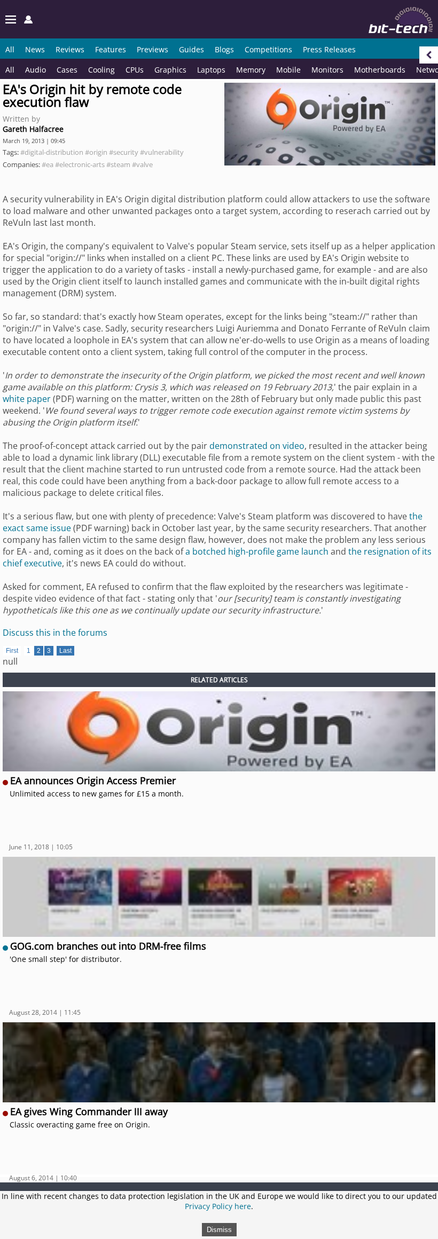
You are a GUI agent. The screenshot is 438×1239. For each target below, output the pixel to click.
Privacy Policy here (218, 1206)
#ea (47, 164)
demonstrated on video (256, 446)
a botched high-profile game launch (256, 551)
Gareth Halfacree (33, 129)
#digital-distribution (51, 152)
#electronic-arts (80, 164)
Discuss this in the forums (55, 632)
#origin (96, 152)
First (12, 650)
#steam (118, 164)
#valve (142, 164)
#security (123, 152)
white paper (27, 399)
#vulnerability (162, 152)
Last (65, 650)
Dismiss (219, 1230)
